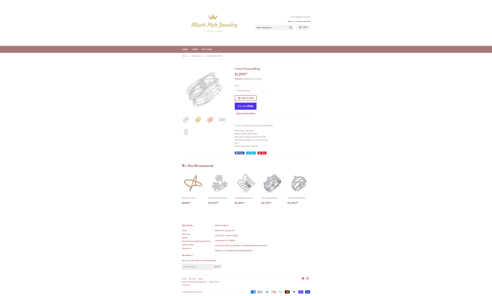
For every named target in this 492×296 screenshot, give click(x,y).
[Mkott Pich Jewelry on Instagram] (307, 279)
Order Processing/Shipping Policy (196, 241)
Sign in (290, 21)
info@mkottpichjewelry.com (255, 245)
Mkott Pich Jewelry (195, 292)
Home (185, 49)
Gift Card (207, 49)
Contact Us (186, 248)
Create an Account (303, 21)
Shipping (238, 79)
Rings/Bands (196, 56)
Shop (195, 49)
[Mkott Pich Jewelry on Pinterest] (303, 279)
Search (185, 237)
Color (237, 85)
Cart (305, 27)
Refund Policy (188, 244)
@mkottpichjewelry (244, 250)
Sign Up (217, 267)
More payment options (245, 113)
